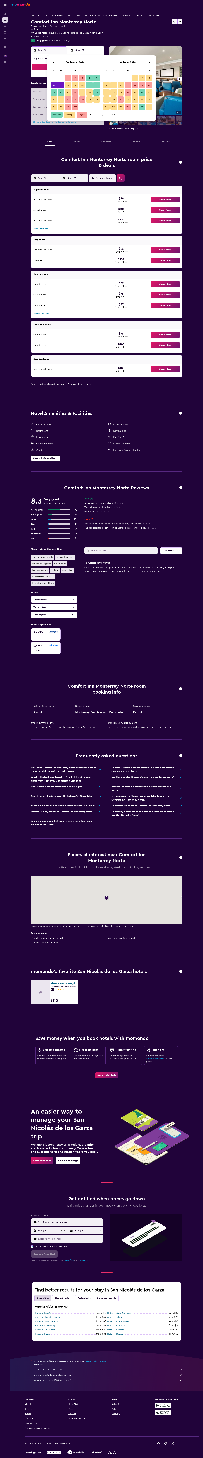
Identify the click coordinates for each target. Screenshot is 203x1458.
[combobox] (70, 1222)
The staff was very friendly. (102, 507)
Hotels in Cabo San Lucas (119, 1313)
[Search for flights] (5, 14)
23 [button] (75, 99)
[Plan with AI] (5, 39)
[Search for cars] (5, 26)
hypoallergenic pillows (43, 583)
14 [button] (61, 92)
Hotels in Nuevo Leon (93, 15)
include (54, 570)
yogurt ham (67, 570)
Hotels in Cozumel (116, 1326)
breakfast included (65, 557)
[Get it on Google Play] (163, 1405)
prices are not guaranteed (95, 1361)
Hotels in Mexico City (45, 1326)
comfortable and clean (43, 577)
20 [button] (53, 99)
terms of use (69, 1260)
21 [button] (61, 99)
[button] (5, 4)
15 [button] (68, 92)
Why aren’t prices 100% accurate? (52, 1380)
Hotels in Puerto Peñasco (119, 1321)
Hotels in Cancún (43, 1313)
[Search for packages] (5, 32)
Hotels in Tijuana (42, 1334)
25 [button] (89, 99)
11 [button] (89, 85)
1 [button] (68, 78)
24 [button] (82, 99)
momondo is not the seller (48, 1369)
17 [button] (82, 92)
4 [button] (89, 78)
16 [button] (75, 92)
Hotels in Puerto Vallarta (46, 1321)
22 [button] (68, 99)
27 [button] (54, 106)
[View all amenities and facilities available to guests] (180, 413)
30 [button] (75, 106)
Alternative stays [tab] (63, 1298)
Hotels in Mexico (73, 15)
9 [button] (75, 85)
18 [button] (89, 92)
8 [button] (68, 85)
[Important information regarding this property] (180, 689)
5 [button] (96, 78)
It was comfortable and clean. (103, 503)
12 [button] (97, 85)
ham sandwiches (40, 570)
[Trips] (5, 47)
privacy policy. (84, 1260)
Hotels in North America (53, 15)
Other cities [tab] (43, 1298)
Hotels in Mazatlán (115, 1334)
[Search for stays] (5, 20)
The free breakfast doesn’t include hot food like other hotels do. (120, 528)
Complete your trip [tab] (106, 1298)
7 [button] (61, 85)
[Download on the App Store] (163, 1412)
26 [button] (96, 99)
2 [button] (75, 78)
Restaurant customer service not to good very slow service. (118, 524)
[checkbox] (46, 634)
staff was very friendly (42, 557)
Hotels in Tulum (114, 1317)
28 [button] (61, 106)
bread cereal (60, 564)
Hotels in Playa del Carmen (47, 1317)
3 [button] (82, 78)
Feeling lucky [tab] (84, 1298)
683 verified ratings (59, 40)
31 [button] (149, 106)
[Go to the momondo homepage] (20, 4)
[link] (106, 1075)
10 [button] (82, 85)
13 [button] (54, 92)
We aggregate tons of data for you (52, 1375)
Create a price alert (155, 1059)
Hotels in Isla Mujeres (45, 1330)
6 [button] (54, 85)
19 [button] (97, 92)
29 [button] (68, 106)
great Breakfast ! (97, 511)
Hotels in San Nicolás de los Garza (118, 15)
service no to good (41, 564)
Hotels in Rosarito (115, 1330)
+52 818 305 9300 (40, 36)
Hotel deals (35, 15)
